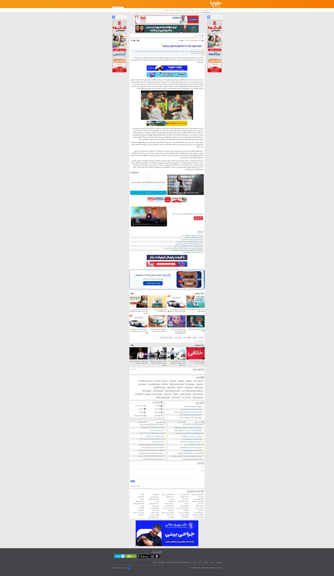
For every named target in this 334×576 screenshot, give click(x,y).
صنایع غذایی (171, 510)
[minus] (134, 40)
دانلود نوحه (175, 394)
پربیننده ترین (159, 422)
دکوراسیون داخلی (155, 508)
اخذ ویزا (142, 494)
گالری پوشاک (156, 494)
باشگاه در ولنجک (171, 388)
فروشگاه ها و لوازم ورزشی (182, 508)
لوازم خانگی (141, 508)
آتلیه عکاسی (171, 517)
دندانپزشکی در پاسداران (185, 394)
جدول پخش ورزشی (139, 416)
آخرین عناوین (197, 422)
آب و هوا (141, 409)
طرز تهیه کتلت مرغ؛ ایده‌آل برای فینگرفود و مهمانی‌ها (151, 445)
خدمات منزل (141, 510)
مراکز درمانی (201, 504)
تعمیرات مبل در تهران (154, 504)
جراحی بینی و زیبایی (199, 517)
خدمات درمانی (185, 499)
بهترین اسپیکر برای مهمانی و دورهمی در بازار (193, 235)
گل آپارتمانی (180, 388)
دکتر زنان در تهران (199, 508)
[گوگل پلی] (142, 556)
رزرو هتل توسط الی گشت (154, 384)
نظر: (203, 470)
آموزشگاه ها (186, 510)
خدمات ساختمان (155, 513)
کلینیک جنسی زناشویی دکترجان (172, 391)
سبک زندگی (199, 10)
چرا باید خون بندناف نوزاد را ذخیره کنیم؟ (194, 237)
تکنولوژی (172, 10)
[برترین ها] (215, 4)
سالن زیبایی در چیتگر (198, 394)
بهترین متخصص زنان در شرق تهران (153, 394)
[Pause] (169, 193)
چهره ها (193, 10)
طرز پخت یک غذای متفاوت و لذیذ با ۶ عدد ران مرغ (151, 433)
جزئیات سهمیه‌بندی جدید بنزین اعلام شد (154, 436)
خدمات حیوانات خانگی (183, 501)
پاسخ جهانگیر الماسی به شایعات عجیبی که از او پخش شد (188, 433)
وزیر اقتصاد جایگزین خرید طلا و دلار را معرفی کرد (152, 427)
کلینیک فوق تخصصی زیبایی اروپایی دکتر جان (192, 391)
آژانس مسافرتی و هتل (153, 517)
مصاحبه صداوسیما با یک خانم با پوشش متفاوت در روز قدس (188, 412)
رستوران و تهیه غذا (169, 504)
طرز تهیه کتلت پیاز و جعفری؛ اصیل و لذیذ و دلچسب (152, 425)
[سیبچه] (154, 556)
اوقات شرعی (157, 416)
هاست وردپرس (167, 394)
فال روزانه (141, 412)
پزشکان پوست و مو (184, 494)
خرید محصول (198, 218)
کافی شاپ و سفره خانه (168, 508)
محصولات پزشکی (185, 497)
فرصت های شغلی (186, 562)
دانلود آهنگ (165, 384)
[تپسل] (131, 172)
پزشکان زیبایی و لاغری (198, 515)
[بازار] (131, 556)
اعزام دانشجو (141, 497)
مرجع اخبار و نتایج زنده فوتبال (177, 384)
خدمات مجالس (170, 515)
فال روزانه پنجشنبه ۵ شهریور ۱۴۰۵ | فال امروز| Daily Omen (188, 428)
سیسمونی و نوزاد (140, 501)
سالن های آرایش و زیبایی (198, 494)
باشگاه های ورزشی (184, 506)
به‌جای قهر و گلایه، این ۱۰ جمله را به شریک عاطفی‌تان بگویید (188, 430)
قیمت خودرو (157, 409)
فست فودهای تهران (169, 506)
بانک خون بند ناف (186, 397)
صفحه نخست (218, 10)
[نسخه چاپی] (132, 40)
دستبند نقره (164, 381)
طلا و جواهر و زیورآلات (153, 499)
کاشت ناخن (201, 497)
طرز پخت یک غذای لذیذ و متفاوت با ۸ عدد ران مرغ (151, 456)
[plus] (138, 40)
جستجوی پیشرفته (161, 562)
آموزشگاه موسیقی (184, 515)
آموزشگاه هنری (185, 517)
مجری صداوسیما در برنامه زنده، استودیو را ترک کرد (151, 439)
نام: (203, 467)
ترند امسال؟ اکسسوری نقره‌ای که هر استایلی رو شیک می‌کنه (189, 244)
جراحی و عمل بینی (176, 397)
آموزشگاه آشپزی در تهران (168, 494)
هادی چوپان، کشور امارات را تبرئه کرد (193, 444)
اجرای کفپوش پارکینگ (198, 397)
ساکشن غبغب (173, 381)
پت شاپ (187, 504)
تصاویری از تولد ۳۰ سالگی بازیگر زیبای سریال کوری (190, 453)
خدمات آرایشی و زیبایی (198, 499)
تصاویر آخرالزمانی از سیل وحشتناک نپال (192, 425)
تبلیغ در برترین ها (177, 562)
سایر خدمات (141, 515)
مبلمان (157, 501)
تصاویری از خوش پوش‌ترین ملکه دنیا (193, 406)
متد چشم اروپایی (189, 388)
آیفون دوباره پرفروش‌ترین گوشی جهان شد (192, 459)
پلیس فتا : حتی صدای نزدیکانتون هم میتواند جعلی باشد (190, 241)
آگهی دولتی (169, 562)
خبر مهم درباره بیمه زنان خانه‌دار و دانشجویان (191, 409)
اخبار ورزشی (206, 10)
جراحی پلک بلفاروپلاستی (159, 388)
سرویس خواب (155, 506)
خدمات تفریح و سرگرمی (138, 504)
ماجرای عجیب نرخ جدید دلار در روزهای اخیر (192, 436)
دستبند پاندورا (200, 384)
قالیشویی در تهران (154, 515)
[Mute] (171, 193)
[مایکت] (119, 556)
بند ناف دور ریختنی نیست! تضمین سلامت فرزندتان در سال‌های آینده (187, 250)
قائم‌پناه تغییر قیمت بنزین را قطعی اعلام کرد (192, 439)
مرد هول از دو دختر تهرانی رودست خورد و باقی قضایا (151, 453)
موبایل (142, 506)
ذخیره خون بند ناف (146, 391)
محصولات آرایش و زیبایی (198, 501)
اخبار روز (212, 10)
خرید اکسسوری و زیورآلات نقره (145, 381)
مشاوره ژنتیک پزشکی (158, 391)
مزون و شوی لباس (154, 497)
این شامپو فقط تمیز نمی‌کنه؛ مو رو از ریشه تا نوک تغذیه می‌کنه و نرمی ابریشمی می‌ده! (183, 248)
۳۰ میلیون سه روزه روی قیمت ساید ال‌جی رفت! (191, 442)
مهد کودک (171, 501)
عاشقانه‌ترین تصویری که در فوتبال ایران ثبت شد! (190, 415)
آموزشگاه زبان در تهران (183, 513)
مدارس (172, 499)
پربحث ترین (141, 422)
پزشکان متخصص (200, 506)
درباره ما (200, 562)
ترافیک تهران (157, 412)
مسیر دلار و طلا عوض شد (158, 442)
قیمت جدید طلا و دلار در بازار (157, 430)
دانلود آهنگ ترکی (139, 394)
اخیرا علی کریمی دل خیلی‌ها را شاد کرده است (153, 459)
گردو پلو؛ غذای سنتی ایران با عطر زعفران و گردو (153, 447)
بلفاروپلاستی (181, 381)
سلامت (184, 10)
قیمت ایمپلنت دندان (198, 381)
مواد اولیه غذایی (142, 384)
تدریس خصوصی (170, 497)
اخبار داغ (180, 422)
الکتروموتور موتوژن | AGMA (163, 397)
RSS (154, 562)
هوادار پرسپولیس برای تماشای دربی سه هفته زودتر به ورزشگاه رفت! (186, 456)
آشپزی (188, 10)
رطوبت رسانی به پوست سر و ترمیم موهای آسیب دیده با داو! (189, 246)
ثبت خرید (148, 193)
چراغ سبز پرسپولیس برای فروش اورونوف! (192, 450)
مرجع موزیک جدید (190, 384)
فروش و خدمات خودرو (139, 513)
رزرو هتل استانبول (199, 388)
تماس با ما (194, 562)
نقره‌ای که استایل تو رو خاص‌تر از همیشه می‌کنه (192, 239)
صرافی (142, 499)
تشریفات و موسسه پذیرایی (167, 513)
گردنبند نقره (157, 381)
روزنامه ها (158, 406)
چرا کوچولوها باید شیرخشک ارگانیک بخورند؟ (193, 252)
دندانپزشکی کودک (199, 513)
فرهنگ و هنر (178, 10)
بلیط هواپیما (188, 381)
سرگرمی (166, 10)
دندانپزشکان (201, 510)
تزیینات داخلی (155, 510)
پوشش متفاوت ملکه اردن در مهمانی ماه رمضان (191, 417)
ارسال (132, 481)
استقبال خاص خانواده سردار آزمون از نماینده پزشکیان (151, 450)
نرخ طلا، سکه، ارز (139, 406)
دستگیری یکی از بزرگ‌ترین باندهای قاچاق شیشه (191, 447)
